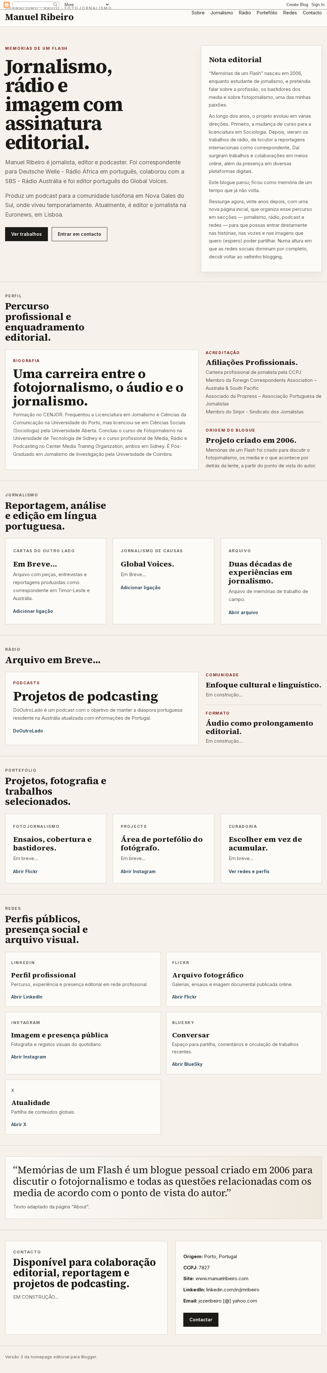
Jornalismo (221, 12)
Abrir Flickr (25, 871)
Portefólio (267, 12)
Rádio (245, 12)
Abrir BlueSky (187, 1064)
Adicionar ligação (33, 611)
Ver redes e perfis (249, 871)
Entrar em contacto (79, 234)
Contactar (200, 1319)
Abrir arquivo (243, 612)
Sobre (198, 12)
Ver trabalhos (26, 234)
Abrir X (18, 1124)
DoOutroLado (28, 730)
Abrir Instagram (138, 871)
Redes (290, 12)
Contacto (312, 12)
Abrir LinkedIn (26, 996)
